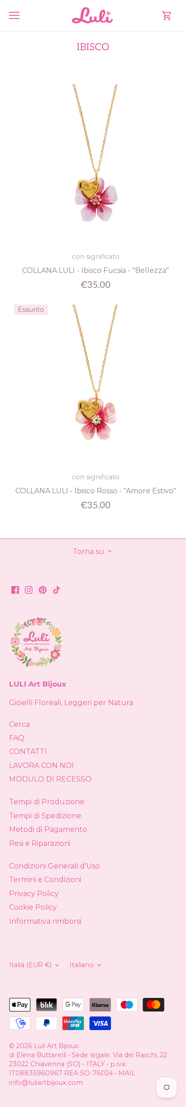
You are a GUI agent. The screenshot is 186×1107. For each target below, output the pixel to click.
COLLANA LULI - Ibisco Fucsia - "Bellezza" (95, 263)
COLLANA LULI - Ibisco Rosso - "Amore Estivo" (95, 484)
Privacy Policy (34, 893)
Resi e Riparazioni (39, 843)
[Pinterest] (42, 590)
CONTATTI (28, 751)
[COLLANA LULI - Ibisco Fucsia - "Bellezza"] (95, 166)
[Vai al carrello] (167, 15)
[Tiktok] (56, 590)
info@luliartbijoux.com (46, 1082)
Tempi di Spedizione (45, 815)
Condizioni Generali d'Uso (54, 866)
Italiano (82, 965)
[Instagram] (29, 590)
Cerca (19, 724)
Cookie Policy (33, 907)
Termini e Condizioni (45, 879)
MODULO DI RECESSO (50, 779)
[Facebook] (15, 590)
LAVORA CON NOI (41, 765)
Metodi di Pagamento (48, 829)
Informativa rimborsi (45, 921)
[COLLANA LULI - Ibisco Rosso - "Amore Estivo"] (95, 386)
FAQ (16, 738)
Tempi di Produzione (46, 801)
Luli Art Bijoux (56, 1046)
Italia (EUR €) (30, 965)
